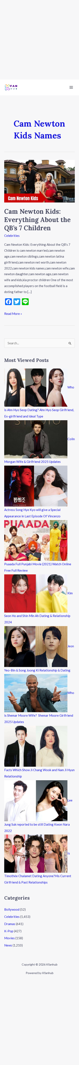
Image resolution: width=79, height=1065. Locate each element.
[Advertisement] (39, 40)
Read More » (13, 313)
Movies (9, 938)
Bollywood (11, 909)
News (8, 945)
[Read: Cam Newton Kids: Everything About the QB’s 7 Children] (39, 181)
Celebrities (12, 235)
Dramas (9, 924)
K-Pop (8, 931)
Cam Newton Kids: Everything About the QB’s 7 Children (37, 219)
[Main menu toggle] (71, 87)
